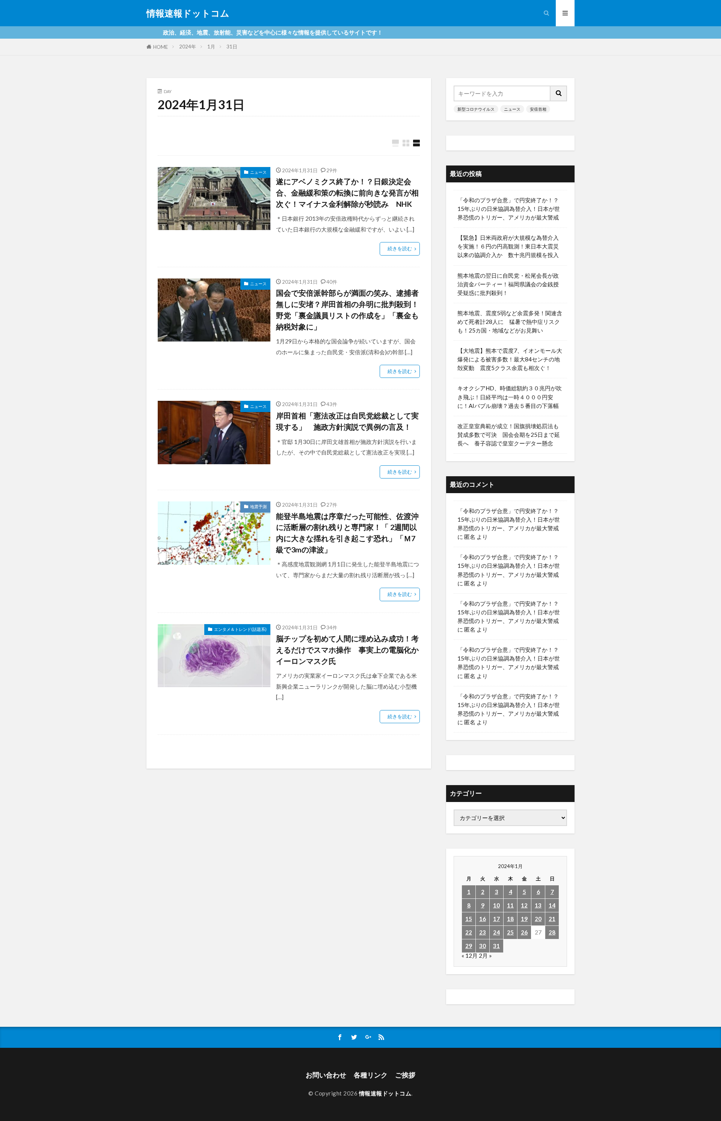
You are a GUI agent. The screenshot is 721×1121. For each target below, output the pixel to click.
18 (510, 918)
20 (538, 918)
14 (552, 905)
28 (552, 932)
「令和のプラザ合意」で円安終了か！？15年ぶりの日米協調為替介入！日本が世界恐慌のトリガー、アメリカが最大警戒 (508, 209)
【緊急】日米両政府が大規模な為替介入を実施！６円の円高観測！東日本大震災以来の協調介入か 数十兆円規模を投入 (508, 246)
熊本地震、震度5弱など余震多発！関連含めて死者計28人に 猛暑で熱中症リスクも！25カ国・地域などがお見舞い (509, 322)
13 (538, 905)
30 (482, 945)
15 (468, 918)
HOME (160, 47)
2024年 (187, 47)
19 (524, 918)
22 (468, 932)
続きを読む (400, 248)
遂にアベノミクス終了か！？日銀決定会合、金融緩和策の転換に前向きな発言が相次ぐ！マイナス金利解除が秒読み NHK (347, 192)
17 (496, 918)
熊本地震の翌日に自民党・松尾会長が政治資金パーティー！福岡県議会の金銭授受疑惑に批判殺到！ (508, 284)
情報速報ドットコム (187, 13)
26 (524, 932)
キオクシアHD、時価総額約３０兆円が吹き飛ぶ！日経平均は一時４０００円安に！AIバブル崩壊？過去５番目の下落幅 (509, 397)
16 (482, 918)
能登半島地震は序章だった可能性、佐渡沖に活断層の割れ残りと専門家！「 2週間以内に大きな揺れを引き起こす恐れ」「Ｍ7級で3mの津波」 (347, 533)
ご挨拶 (405, 1075)
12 (524, 905)
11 (510, 905)
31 (496, 945)
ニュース (258, 172)
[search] (559, 93)
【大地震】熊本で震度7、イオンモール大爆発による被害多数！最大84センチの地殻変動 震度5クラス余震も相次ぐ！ (509, 359)
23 (482, 932)
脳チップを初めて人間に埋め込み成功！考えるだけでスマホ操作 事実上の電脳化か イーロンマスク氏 (348, 649)
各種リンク (371, 1075)
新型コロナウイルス (476, 109)
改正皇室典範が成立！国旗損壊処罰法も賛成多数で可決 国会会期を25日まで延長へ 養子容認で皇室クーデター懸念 (508, 435)
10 (496, 905)
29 (468, 945)
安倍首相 (538, 109)
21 (552, 918)
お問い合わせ (326, 1075)
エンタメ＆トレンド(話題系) (240, 629)
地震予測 (258, 506)
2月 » (485, 955)
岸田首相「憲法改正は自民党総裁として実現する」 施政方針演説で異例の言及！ (347, 421)
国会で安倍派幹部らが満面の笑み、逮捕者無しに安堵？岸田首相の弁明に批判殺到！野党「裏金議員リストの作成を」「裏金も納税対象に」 (347, 309)
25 (510, 932)
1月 (211, 47)
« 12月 (470, 955)
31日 (231, 47)
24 (496, 932)
